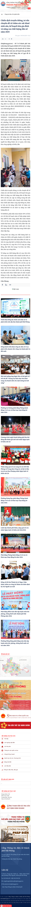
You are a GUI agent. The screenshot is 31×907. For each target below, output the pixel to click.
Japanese (13, 7)
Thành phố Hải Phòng (17, 5)
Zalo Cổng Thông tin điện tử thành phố (12, 887)
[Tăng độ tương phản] (9, 39)
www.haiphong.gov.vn (5, 898)
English (9, 7)
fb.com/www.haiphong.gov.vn (10, 884)
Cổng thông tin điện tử (14, 2)
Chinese (24, 7)
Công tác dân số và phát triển (12, 14)
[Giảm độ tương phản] (11, 39)
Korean (19, 7)
